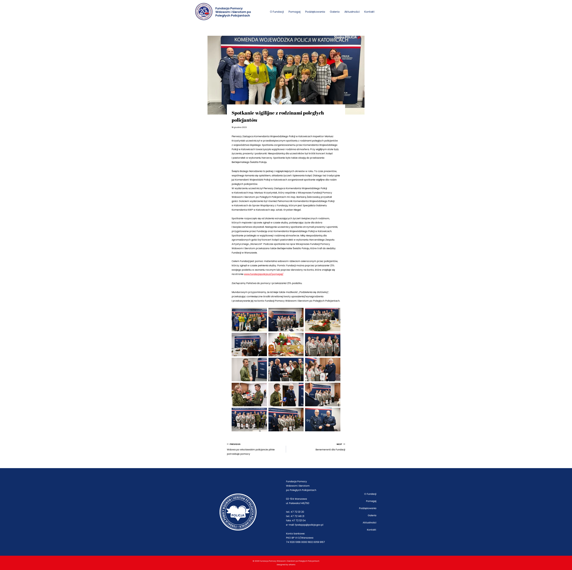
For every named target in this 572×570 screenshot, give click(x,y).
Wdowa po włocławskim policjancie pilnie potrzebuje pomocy (251, 449)
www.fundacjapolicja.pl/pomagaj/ (263, 274)
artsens (292, 564)
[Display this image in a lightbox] (249, 319)
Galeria (334, 12)
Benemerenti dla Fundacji (330, 447)
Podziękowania (315, 12)
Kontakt (369, 12)
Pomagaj (294, 12)
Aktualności (352, 12)
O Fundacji (277, 12)
